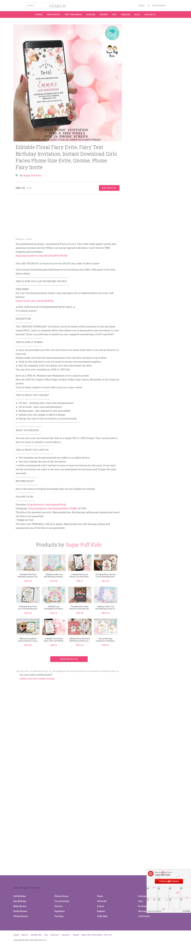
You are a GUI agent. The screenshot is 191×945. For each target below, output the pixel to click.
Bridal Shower (20, 911)
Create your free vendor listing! (37, 678)
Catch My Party (95, 5)
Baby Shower (19, 906)
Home (16, 935)
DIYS (114, 14)
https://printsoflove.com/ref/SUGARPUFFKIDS (41, 255)
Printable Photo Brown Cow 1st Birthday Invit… (106, 575)
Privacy (66, 935)
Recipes (104, 14)
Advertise (36, 935)
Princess (58, 906)
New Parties (53, 14)
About (25, 935)
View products (69, 659)
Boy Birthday (19, 901)
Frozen (100, 906)
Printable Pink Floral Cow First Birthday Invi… (28, 607)
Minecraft (101, 901)
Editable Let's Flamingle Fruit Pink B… (54, 607)
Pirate (100, 896)
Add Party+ (150, 14)
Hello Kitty (102, 916)
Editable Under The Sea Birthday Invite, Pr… (105, 607)
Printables (73, 14)
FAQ (46, 935)
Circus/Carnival (61, 901)
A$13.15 (53, 613)
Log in (141, 5)
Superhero (59, 911)
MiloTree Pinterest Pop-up (97, 935)
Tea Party (58, 916)
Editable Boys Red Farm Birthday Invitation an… (79, 639)
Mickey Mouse (20, 916)
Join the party (158, 5)
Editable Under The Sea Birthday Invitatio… (54, 575)
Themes (39, 14)
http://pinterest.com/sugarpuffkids (46, 504)
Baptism (101, 911)
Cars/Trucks (144, 916)
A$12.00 (80, 645)
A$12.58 (28, 581)
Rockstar (142, 906)
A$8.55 (79, 581)
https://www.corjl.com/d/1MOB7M (34, 300)
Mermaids (143, 911)
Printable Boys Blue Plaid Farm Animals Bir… (79, 607)
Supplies (91, 14)
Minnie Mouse (61, 896)
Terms (75, 935)
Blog (137, 14)
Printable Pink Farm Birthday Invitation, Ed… (28, 575)
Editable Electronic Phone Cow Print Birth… (79, 575)
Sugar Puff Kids (32, 175)
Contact (55, 935)
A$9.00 (105, 581)
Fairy (140, 901)
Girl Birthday (19, 896)
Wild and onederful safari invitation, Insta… (28, 639)
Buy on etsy (109, 188)
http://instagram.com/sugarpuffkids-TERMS (52, 508)
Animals (142, 896)
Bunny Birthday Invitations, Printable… (105, 639)
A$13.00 (106, 613)
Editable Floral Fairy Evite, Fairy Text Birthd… (54, 639)
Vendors (125, 14)
